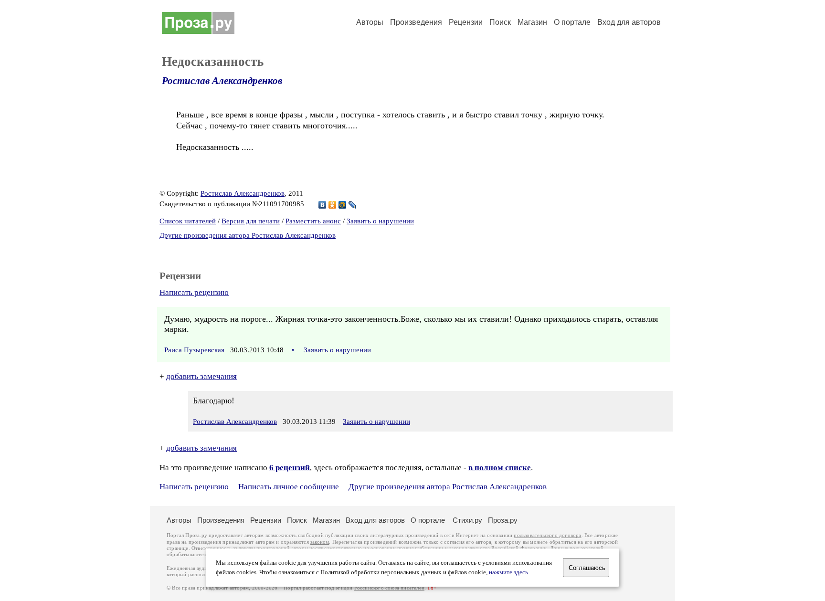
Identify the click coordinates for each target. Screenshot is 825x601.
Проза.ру (503, 520)
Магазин (532, 22)
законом (319, 542)
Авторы (369, 22)
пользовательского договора (547, 535)
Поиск (500, 22)
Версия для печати (251, 221)
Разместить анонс (313, 221)
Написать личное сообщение (288, 486)
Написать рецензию (194, 292)
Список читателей (187, 221)
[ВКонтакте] (322, 205)
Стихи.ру (467, 520)
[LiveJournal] (353, 205)
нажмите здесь (508, 572)
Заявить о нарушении (380, 221)
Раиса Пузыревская (194, 350)
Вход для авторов (629, 22)
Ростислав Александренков (222, 80)
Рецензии (466, 22)
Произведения (416, 22)
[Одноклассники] (333, 205)
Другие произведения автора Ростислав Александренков (247, 235)
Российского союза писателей (389, 587)
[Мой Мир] (343, 205)
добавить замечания (201, 376)
